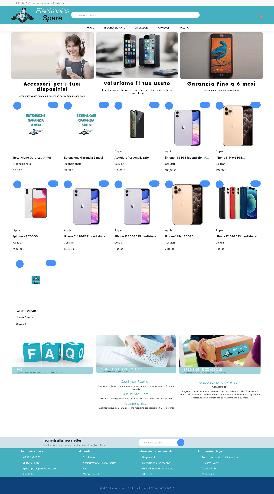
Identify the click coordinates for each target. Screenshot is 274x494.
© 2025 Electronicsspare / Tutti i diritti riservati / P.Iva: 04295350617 (137, 488)
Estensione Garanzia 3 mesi (32, 157)
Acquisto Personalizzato (131, 157)
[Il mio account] (248, 15)
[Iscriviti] (180, 442)
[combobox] (135, 15)
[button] (259, 15)
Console (164, 27)
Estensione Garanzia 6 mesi (83, 157)
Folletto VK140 (26, 311)
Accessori (141, 27)
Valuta (184, 27)
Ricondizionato (114, 27)
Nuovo (90, 27)
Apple (118, 151)
